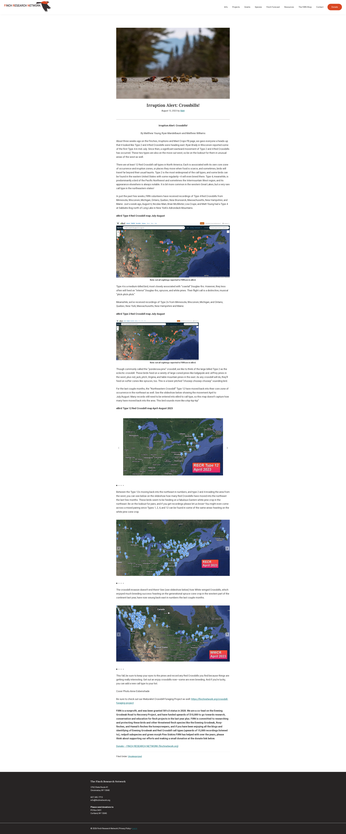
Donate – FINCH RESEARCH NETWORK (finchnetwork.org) (147, 746)
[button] (227, 448)
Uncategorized (135, 756)
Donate (335, 7)
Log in (134, 828)
